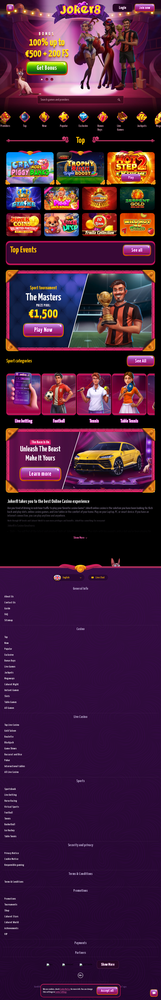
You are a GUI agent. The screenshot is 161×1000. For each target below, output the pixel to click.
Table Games (10, 702)
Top (6, 637)
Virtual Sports (11, 807)
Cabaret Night (11, 684)
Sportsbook (10, 789)
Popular (8, 649)
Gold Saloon (10, 731)
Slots (7, 696)
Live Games (9, 666)
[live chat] (154, 993)
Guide (7, 608)
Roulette (8, 737)
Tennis (7, 818)
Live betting (10, 795)
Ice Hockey (9, 830)
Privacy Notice (11, 853)
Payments (80, 943)
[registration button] (49, 965)
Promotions (10, 899)
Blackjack (9, 742)
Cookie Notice (11, 859)
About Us (9, 596)
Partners (80, 953)
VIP (6, 934)
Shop (6, 910)
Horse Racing (10, 801)
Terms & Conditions (13, 882)
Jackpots (8, 672)
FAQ (6, 614)
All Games (9, 708)
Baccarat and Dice (13, 754)
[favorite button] (36, 191)
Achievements (11, 928)
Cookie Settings (61, 992)
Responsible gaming (14, 865)
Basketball (9, 824)
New (6, 643)
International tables (14, 766)
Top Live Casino (11, 725)
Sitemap (8, 620)
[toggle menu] (10, 8)
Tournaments (10, 904)
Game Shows (10, 748)
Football (8, 812)
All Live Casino (11, 772)
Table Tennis (10, 836)
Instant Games (11, 690)
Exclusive (9, 655)
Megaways (9, 678)
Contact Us (9, 602)
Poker (7, 760)
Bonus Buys (9, 660)
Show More (78, 537)
